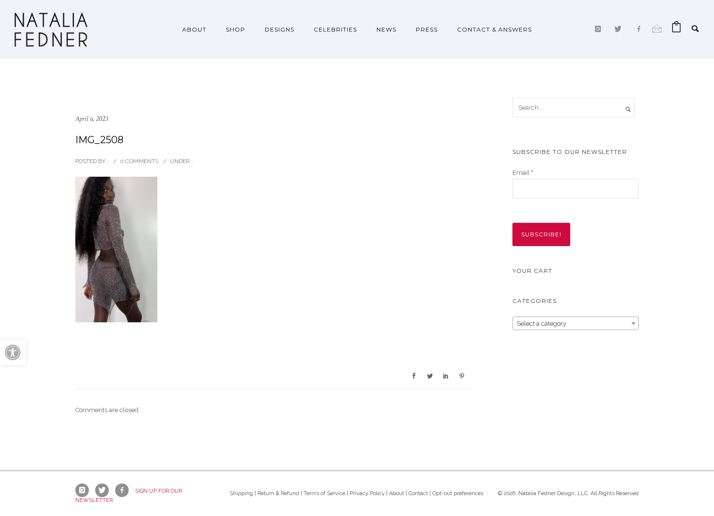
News (386, 29)
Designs (279, 29)
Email (522, 172)
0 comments (139, 161)
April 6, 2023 (91, 118)
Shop (235, 29)
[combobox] (575, 323)
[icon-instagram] (600, 29)
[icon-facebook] (641, 29)
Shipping (241, 493)
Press (427, 29)
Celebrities (335, 29)
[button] (12, 352)
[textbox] (575, 324)
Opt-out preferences (457, 493)
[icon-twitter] (621, 29)
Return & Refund (278, 493)
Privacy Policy (367, 493)
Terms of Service (324, 493)
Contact (418, 493)
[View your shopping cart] (676, 29)
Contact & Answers (494, 29)
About (194, 29)
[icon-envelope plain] (657, 29)
